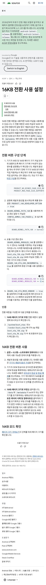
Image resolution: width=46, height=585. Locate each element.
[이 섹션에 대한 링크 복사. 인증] (8, 307)
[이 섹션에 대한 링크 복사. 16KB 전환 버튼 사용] (29, 347)
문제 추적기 (6, 562)
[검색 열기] (29, 2)
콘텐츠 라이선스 (38, 456)
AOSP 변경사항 (8, 43)
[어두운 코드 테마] (39, 185)
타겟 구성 (11, 178)
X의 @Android (7, 508)
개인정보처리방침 (9, 575)
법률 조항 (26, 571)
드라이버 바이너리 (8, 497)
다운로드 (5, 485)
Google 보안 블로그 (9, 519)
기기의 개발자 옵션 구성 (19, 363)
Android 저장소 (7, 477)
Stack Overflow (8, 558)
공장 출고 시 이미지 (9, 493)
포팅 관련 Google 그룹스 (11, 531)
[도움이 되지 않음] (20, 83)
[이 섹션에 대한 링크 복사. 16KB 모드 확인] (23, 426)
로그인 (40, 3)
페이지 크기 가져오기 (11, 432)
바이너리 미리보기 (8, 489)
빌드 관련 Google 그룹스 (11, 527)
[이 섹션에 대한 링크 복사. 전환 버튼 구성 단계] (28, 155)
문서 (4, 11)
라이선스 (36, 571)
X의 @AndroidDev (9, 512)
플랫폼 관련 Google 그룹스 (12, 523)
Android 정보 (7, 571)
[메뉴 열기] (3, 3)
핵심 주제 (18, 79)
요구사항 (5, 481)
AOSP (4, 79)
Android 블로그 (7, 516)
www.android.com (9, 550)
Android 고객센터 (8, 542)
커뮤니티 (17, 571)
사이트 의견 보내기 (25, 575)
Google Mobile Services (11, 554)
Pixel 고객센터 (7, 546)
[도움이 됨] (16, 83)
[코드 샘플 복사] (42, 185)
